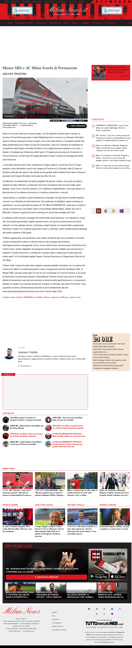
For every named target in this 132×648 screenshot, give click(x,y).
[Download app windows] (129, 2)
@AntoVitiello (27, 125)
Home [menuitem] (9, 23)
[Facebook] (97, 2)
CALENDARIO (61, 1)
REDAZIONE (37, 1)
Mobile (54, 612)
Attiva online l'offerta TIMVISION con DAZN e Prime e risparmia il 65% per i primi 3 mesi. (42, 297)
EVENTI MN (15, 1)
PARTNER (26, 1)
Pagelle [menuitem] (75, 23)
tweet (81, 120)
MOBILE (82, 1)
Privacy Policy (58, 626)
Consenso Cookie (59, 630)
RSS (53, 616)
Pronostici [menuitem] (110, 23)
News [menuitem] (66, 23)
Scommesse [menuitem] (97, 23)
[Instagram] (106, 2)
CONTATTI (72, 1)
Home (6, 1)
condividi (68, 120)
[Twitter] (101, 2)
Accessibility (57, 623)
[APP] (99, 211)
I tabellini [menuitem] (85, 23)
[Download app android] (124, 2)
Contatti (55, 619)
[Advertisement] (111, 232)
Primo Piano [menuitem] (41, 23)
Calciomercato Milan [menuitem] (24, 23)
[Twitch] (115, 2)
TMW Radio (48, 1)
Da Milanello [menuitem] (55, 23)
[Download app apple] (120, 2)
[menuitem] (3, 23)
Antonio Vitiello (11, 125)
